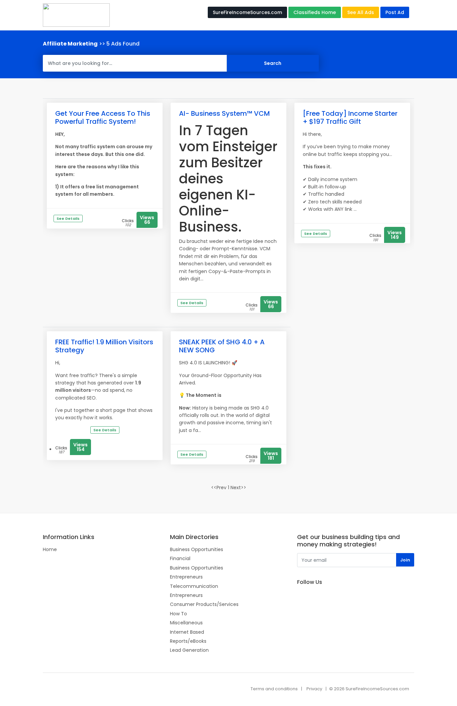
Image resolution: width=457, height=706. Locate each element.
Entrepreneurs (186, 576)
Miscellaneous (186, 622)
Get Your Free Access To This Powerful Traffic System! (102, 117)
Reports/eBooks (188, 641)
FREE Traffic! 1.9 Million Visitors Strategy (104, 346)
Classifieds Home (314, 12)
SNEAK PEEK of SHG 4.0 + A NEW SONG (222, 346)
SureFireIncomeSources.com (247, 12)
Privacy (314, 689)
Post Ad (394, 12)
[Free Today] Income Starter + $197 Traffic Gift (350, 117)
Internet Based (187, 632)
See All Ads (360, 12)
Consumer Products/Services (204, 604)
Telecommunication (194, 586)
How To (178, 613)
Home (50, 549)
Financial (180, 558)
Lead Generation (189, 650)
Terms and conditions (274, 689)
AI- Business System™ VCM (224, 113)
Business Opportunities (196, 549)
